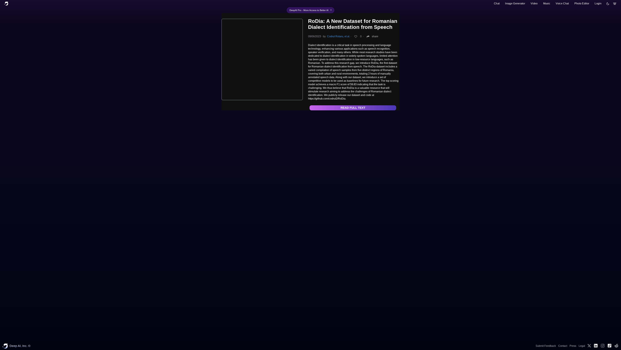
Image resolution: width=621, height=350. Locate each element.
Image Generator (515, 3)
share (375, 36)
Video (534, 3)
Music (546, 3)
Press (573, 345)
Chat (497, 3)
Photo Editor (581, 3)
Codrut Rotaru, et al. (338, 36)
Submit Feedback (546, 345)
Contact (562, 345)
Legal (582, 345)
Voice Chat (562, 3)
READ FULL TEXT (353, 107)
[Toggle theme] (607, 3)
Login (598, 3)
